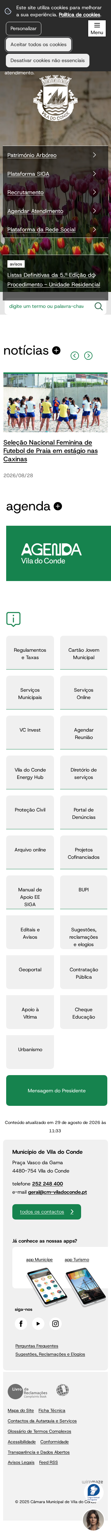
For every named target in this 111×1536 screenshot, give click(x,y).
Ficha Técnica (52, 1410)
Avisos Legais (21, 1462)
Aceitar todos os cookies (38, 44)
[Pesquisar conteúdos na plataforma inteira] (98, 306)
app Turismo (77, 1259)
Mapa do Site (21, 1410)
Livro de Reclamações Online (27, 1391)
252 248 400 (47, 1183)
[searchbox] (48, 306)
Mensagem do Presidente (57, 1090)
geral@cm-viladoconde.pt (57, 1192)
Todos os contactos (42, 1211)
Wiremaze (92, 1481)
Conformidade (54, 1441)
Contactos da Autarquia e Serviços (42, 1421)
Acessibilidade (62, 1390)
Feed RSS (48, 1462)
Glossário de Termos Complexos (39, 1431)
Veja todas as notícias (26, 350)
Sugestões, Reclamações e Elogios (50, 1354)
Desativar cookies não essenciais (47, 60)
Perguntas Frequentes (36, 1346)
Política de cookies (79, 14)
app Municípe (39, 1259)
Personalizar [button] (23, 28)
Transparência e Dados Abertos (39, 1452)
